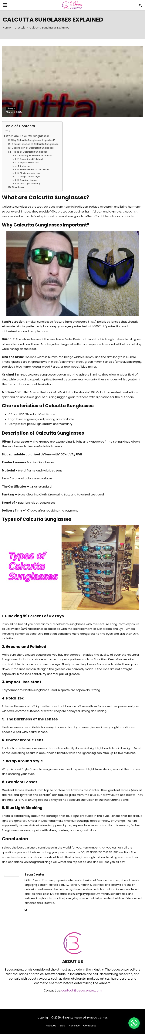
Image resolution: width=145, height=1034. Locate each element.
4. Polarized (24, 166)
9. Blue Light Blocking (28, 183)
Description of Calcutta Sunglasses (32, 147)
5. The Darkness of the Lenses (33, 169)
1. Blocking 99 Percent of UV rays (34, 155)
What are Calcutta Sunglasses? (27, 136)
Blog (62, 1025)
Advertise (74, 1025)
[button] (134, 1023)
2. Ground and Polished (30, 159)
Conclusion (18, 187)
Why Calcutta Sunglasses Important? (33, 140)
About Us (51, 1025)
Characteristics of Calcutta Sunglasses (35, 144)
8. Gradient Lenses (27, 180)
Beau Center (35, 875)
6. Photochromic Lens (29, 173)
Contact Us (89, 1025)
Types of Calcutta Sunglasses (29, 151)
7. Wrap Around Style (28, 176)
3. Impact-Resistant (28, 162)
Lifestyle (11, 108)
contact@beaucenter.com (81, 990)
